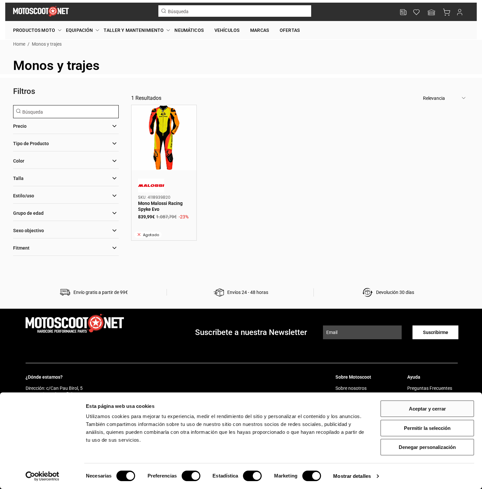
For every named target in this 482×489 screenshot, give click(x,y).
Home (19, 44)
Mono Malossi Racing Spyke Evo (163, 137)
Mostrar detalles (352, 476)
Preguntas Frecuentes (429, 388)
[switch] (191, 476)
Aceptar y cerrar (427, 408)
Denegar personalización (427, 447)
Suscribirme (435, 332)
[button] (431, 13)
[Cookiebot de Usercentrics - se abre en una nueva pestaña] (42, 476)
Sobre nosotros (351, 388)
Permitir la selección (427, 428)
